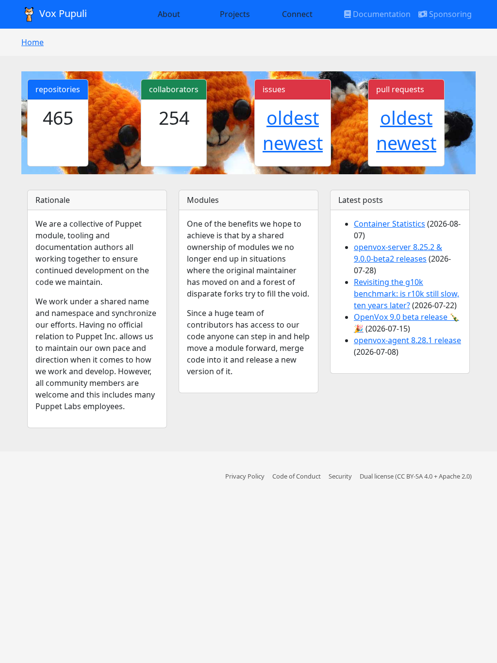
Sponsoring (449, 14)
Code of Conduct (296, 476)
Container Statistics (389, 223)
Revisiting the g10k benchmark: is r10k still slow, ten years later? (406, 294)
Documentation (381, 14)
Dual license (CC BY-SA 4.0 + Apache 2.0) (416, 476)
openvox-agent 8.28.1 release (407, 340)
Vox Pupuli (62, 13)
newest (293, 143)
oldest (292, 117)
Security (340, 476)
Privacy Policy (245, 476)
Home (32, 42)
